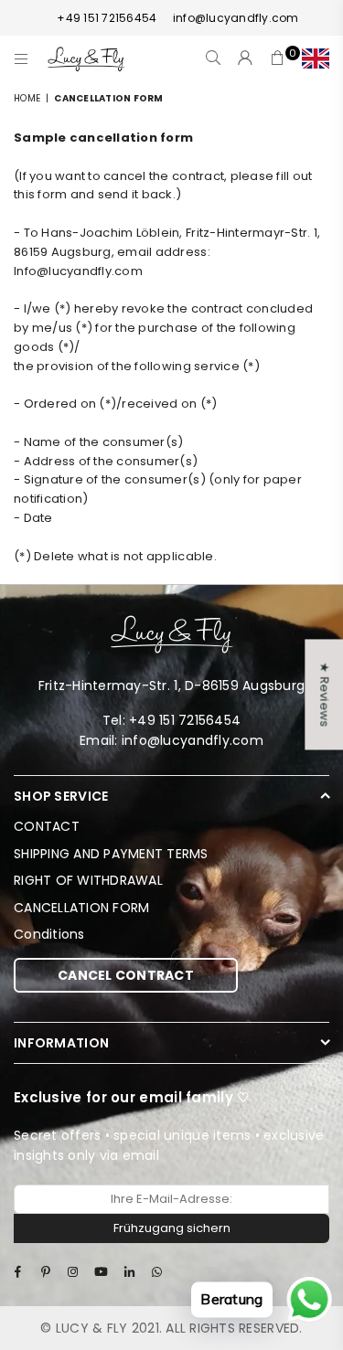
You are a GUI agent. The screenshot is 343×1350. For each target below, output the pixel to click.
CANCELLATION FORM (81, 907)
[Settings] (311, 58)
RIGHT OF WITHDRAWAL (88, 880)
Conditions (49, 934)
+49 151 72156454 (106, 18)
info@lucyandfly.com (236, 18)
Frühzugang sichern (171, 1228)
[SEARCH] (214, 58)
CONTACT (47, 826)
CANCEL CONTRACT (126, 975)
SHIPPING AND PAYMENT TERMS (111, 854)
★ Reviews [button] (324, 694)
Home (27, 98)
